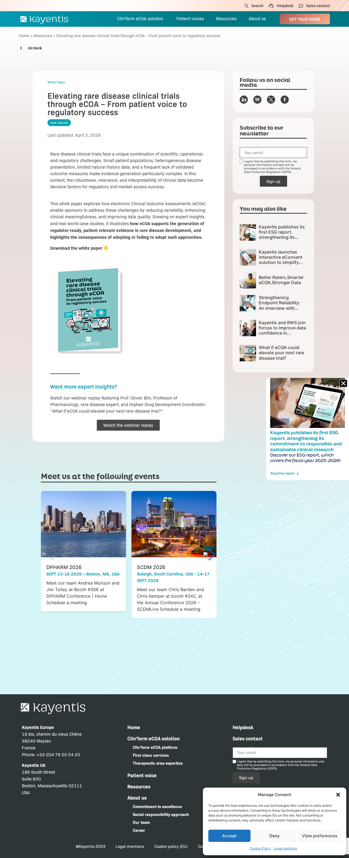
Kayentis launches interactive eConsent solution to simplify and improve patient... (282, 259)
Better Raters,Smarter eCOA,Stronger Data (281, 280)
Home (24, 35)
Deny (274, 835)
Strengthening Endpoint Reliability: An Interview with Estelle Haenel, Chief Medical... (280, 308)
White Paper (56, 82)
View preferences (319, 835)
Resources (43, 35)
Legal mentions (285, 848)
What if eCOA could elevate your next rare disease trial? (281, 353)
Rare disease (59, 122)
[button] (338, 794)
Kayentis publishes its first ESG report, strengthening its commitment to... (282, 234)
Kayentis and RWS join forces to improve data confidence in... (282, 328)
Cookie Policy (260, 848)
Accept (229, 835)
